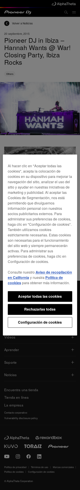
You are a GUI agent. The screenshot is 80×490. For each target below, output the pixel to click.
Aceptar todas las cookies (40, 296)
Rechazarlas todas (40, 309)
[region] (40, 244)
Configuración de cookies (40, 322)
